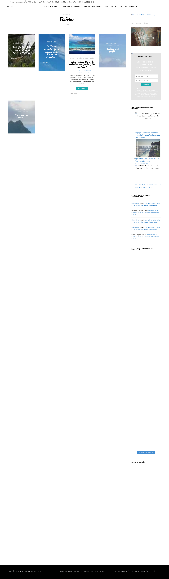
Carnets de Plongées (71, 6)
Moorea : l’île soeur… (21, 116)
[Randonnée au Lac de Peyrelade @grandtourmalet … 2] (138, 278)
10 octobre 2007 (86, 70)
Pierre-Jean (76, 70)
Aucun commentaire (83, 72)
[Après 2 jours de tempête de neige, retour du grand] (154, 337)
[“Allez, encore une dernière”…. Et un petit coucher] (154, 402)
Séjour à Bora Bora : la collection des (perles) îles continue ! (82, 64)
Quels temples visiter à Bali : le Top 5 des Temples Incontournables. (147, 161)
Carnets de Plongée (21, 42)
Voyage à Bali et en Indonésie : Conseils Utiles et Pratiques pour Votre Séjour (148, 135)
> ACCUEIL (10, 6)
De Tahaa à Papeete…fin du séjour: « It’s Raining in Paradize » (51, 51)
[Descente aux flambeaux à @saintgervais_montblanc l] (138, 410)
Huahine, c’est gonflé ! (112, 50)
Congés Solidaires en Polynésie (22, 43)
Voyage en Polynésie (52, 43)
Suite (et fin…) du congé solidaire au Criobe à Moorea (21, 50)
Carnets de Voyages (50, 6)
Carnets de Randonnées (92, 6)
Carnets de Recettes (114, 6)
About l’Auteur (131, 6)
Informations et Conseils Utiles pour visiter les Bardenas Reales (145, 213)
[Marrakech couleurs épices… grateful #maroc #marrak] (154, 275)
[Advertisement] (67, 147)
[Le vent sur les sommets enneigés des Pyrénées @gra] (138, 331)
